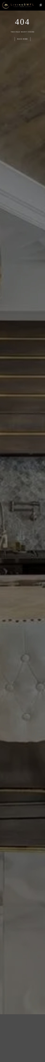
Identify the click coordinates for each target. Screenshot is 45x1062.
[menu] (40, 5)
